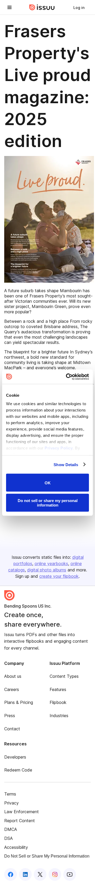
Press (9, 715)
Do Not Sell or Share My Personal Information (46, 856)
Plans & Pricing (18, 702)
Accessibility (16, 847)
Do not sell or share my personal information (48, 502)
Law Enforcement (21, 811)
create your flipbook (59, 576)
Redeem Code (18, 770)
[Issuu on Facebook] (10, 874)
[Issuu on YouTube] (69, 874)
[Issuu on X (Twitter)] (40, 874)
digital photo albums (46, 569)
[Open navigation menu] (9, 7)
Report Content (19, 820)
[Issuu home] (42, 7)
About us (12, 676)
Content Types (64, 676)
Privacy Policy (59, 448)
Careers (11, 689)
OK (48, 482)
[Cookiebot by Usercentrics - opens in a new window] (67, 376)
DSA (8, 838)
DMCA (10, 829)
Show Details (66, 464)
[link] (79, 7)
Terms (10, 794)
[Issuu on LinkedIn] (25, 874)
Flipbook (58, 702)
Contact (12, 728)
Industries (59, 715)
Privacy (11, 803)
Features (58, 689)
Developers (15, 757)
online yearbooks (51, 563)
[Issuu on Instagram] (55, 874)
